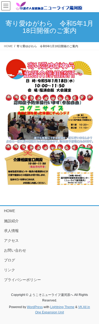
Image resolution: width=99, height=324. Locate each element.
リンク (9, 270)
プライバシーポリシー (22, 280)
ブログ (9, 260)
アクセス (11, 240)
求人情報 (11, 231)
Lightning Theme (62, 307)
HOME (9, 211)
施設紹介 (11, 221)
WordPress (35, 307)
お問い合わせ (15, 250)
